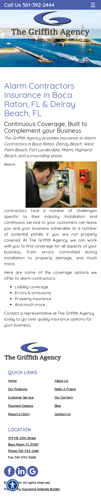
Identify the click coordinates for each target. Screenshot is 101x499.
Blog (58, 406)
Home (12, 381)
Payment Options (20, 406)
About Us (61, 381)
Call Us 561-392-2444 (29, 4)
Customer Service (21, 397)
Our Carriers (64, 397)
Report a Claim (19, 414)
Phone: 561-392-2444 (23, 451)
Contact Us (63, 414)
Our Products (17, 389)
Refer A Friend (65, 389)
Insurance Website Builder (41, 489)
